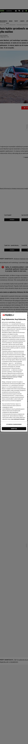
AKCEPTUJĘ (14, 428)
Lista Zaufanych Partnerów (18, 419)
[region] (14, 372)
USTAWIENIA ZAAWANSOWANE (14, 424)
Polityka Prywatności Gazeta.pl (9, 376)
